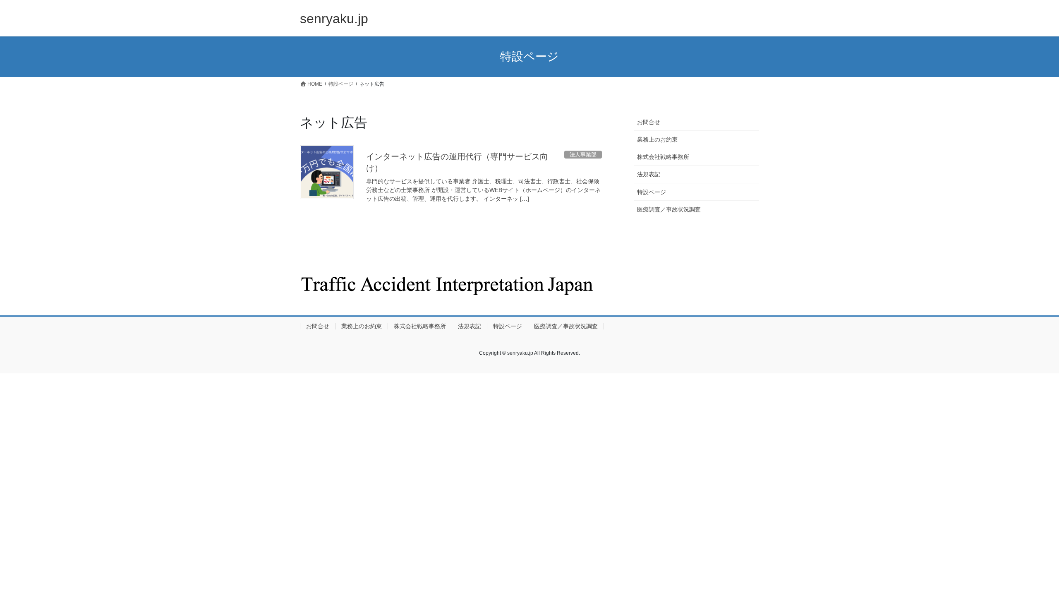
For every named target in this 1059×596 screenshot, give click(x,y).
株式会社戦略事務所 (663, 157)
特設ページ (651, 192)
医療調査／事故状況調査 (669, 209)
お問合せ (648, 122)
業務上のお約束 (657, 139)
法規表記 (648, 174)
